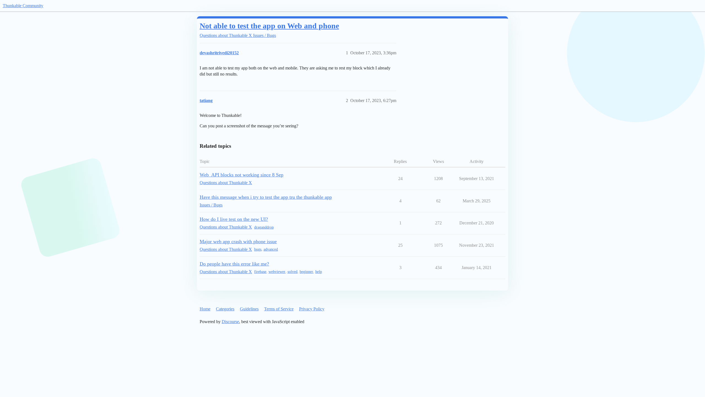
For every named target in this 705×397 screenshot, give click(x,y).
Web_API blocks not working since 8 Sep (241, 175)
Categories (225, 309)
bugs (257, 249)
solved (292, 272)
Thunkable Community (23, 5)
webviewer (277, 272)
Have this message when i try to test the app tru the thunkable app (266, 197)
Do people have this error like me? (234, 264)
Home (205, 309)
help (318, 272)
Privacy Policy (311, 309)
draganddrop (264, 227)
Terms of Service (279, 309)
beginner (306, 272)
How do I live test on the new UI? (234, 219)
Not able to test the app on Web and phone (269, 26)
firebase (260, 272)
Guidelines (249, 309)
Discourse (230, 321)
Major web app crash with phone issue (238, 241)
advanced (271, 249)
